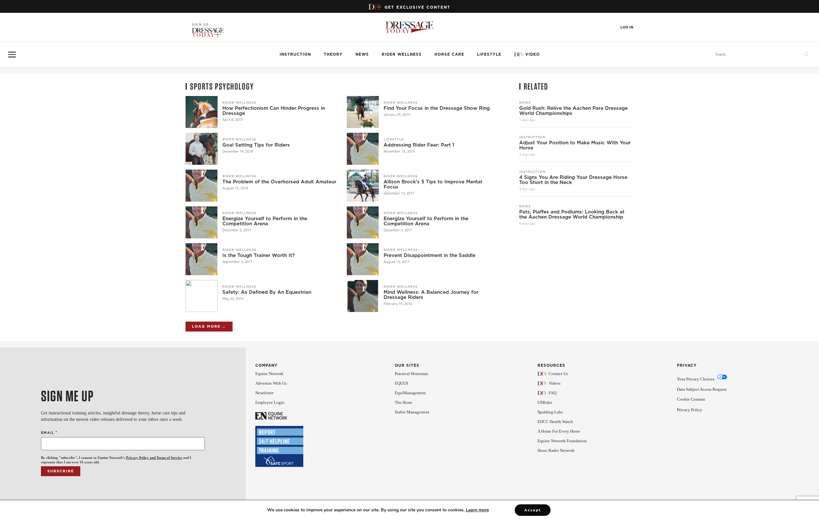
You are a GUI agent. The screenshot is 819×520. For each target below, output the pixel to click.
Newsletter (264, 392)
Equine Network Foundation (562, 440)
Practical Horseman (411, 373)
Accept (532, 510)
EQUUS (401, 383)
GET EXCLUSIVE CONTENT (417, 7)
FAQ (552, 392)
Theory (333, 54)
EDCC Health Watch (555, 421)
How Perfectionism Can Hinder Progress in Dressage (273, 111)
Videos (555, 383)
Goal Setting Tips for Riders (256, 145)
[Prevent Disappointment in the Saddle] (363, 259)
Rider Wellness (402, 54)
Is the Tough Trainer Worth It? (258, 255)
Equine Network (269, 373)
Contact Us (558, 373)
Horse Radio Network (556, 450)
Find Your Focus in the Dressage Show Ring (437, 108)
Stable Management (412, 412)
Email (49, 432)
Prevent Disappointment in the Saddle (429, 255)
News (362, 54)
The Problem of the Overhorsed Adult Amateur (279, 181)
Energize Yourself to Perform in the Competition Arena (264, 221)
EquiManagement (410, 392)
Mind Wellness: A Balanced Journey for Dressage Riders (431, 295)
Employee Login (269, 402)
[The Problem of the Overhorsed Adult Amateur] (202, 186)
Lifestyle (489, 54)
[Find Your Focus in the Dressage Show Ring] (363, 112)
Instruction (295, 54)
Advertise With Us (271, 383)
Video (532, 54)
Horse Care (449, 54)
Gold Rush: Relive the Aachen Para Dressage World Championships (573, 111)
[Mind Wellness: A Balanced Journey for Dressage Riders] (363, 296)
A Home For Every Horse (558, 431)
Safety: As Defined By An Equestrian (266, 292)
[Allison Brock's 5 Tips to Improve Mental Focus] (363, 186)
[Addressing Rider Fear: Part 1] (363, 149)
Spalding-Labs (550, 412)
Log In (626, 27)
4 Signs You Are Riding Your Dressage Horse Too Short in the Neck (573, 180)
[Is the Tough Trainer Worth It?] (202, 259)
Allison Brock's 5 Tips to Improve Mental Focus (433, 184)
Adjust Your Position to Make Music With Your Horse (575, 145)
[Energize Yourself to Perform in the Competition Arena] (202, 222)
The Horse (403, 402)
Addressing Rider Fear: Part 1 (419, 145)
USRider (544, 402)
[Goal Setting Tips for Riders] (202, 149)
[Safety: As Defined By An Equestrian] (202, 296)
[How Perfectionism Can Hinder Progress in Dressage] (202, 112)
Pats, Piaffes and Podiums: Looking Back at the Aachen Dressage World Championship (571, 214)
